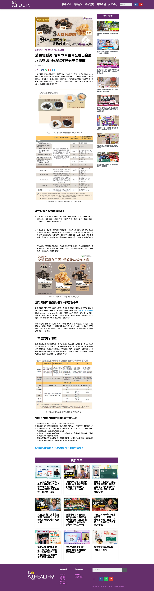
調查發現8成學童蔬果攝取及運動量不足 (107, 147)
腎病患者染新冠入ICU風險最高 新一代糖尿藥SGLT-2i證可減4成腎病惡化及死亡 (108, 109)
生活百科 (61, 50)
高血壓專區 (63, 583)
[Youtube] (141, 4)
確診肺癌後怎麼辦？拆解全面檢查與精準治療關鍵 (108, 165)
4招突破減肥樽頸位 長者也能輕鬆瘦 (108, 34)
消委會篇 (56, 50)
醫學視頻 (101, 4)
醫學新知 (66, 4)
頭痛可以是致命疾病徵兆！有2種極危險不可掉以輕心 (107, 90)
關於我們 (77, 575)
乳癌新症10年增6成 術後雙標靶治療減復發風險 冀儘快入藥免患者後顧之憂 (108, 71)
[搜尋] (124, 570)
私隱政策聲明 (79, 577)
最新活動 (89, 4)
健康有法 (78, 4)
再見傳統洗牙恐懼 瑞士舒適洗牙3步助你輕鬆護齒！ (107, 52)
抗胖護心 (112, 4)
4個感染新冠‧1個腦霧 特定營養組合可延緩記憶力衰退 (107, 128)
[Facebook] (136, 4)
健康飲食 (50, 50)
